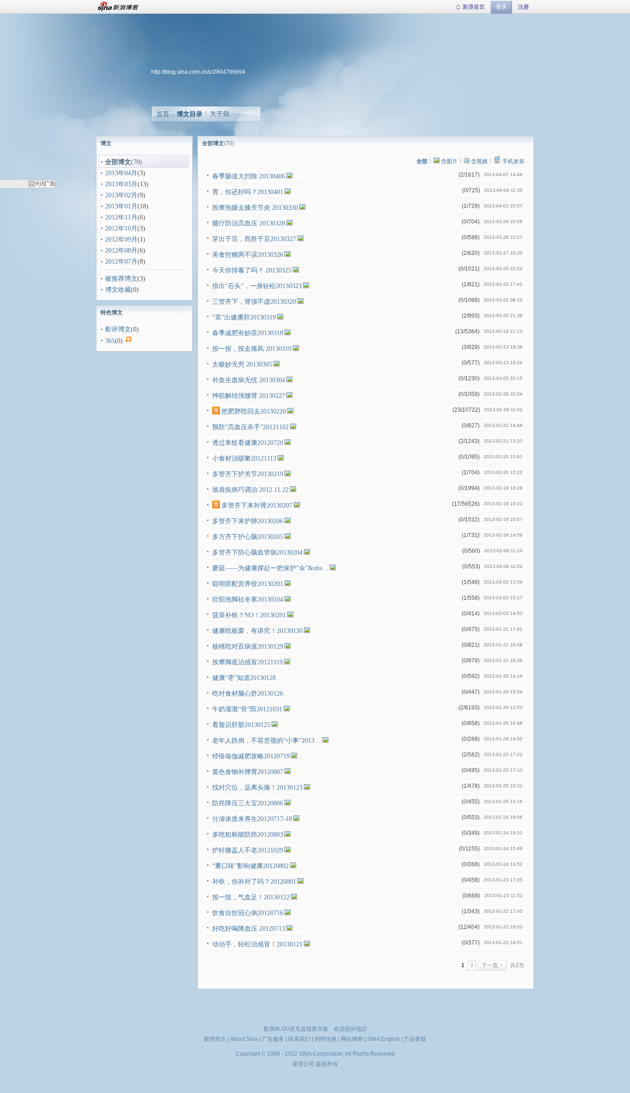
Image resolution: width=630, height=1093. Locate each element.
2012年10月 (121, 228)
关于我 (219, 114)
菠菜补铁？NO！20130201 (249, 615)
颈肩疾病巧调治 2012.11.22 (250, 489)
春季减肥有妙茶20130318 (247, 333)
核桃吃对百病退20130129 (247, 646)
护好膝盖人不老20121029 (247, 850)
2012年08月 (121, 250)
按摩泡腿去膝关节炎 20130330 (255, 207)
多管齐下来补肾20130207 (256, 505)
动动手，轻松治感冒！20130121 (257, 944)
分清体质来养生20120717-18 (252, 818)
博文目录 (189, 114)
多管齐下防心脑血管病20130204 (257, 552)
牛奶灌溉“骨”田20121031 (247, 709)
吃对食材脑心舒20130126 (247, 693)
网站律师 (352, 1039)
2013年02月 (121, 195)
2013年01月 (121, 206)
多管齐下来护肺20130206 (247, 521)
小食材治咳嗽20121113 (244, 458)
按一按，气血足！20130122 (251, 897)
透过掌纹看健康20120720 (247, 442)
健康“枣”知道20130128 (244, 677)
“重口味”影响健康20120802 (250, 866)
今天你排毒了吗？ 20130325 (251, 270)
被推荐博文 (121, 278)
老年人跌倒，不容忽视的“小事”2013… (266, 740)
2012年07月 (121, 261)
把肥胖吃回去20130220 (253, 411)
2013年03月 (121, 184)
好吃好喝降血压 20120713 (248, 928)
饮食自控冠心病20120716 (247, 913)
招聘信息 (326, 1039)
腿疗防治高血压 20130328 (248, 223)
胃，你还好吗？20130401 (247, 192)
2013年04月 (121, 173)
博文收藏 (118, 289)
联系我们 (299, 1039)
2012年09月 (121, 239)
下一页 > (492, 965)
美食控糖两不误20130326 (247, 254)
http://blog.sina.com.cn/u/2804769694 (198, 72)
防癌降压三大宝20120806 (247, 803)
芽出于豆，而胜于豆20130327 (254, 239)
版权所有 (327, 1064)
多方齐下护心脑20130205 (247, 536)
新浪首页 (474, 7)
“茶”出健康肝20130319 (244, 317)
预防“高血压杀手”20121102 (250, 427)
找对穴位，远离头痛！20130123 (257, 787)
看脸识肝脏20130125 (241, 724)
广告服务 (273, 1039)
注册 (523, 7)
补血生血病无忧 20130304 (248, 380)
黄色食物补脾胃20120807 (247, 771)
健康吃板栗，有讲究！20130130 (257, 630)
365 (110, 340)
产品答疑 (415, 1039)
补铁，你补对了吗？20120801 (254, 881)
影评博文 (118, 329)
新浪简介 (215, 1039)
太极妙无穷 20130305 (242, 364)
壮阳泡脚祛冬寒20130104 (247, 599)
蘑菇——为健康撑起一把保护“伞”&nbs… (270, 568)
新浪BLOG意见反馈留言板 (295, 1029)
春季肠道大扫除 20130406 (248, 176)
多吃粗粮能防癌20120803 (247, 834)
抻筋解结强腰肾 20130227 (248, 395)
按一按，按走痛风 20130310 (251, 348)
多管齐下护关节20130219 (247, 474)
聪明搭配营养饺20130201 (247, 583)
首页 (162, 114)
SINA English (383, 1039)
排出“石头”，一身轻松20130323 (257, 286)
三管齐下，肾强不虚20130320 (254, 301)
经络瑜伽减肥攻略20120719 (251, 756)
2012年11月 (121, 217)
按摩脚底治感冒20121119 (247, 662)
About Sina (244, 1039)
